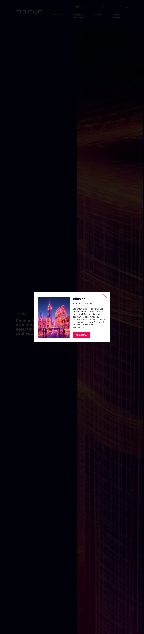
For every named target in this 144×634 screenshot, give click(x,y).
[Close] (105, 296)
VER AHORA (81, 335)
